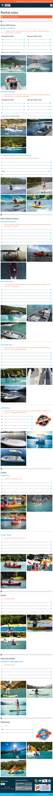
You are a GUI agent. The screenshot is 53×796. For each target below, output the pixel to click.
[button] (51, 5)
